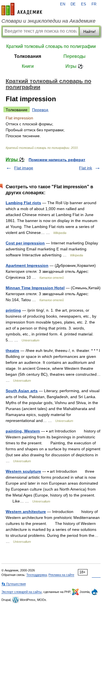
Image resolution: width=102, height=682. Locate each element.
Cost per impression (25, 243)
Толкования (27, 56)
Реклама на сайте (61, 575)
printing (13, 310)
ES (83, 4)
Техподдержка (36, 575)
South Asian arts (22, 390)
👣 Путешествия (13, 584)
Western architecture (26, 511)
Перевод (40, 109)
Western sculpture (23, 471)
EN (62, 4)
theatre (12, 350)
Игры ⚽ (74, 66)
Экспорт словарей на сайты (21, 592)
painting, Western (23, 431)
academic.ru (21, 9)
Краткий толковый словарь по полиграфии (51, 46)
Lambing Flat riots (23, 202)
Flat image (23, 168)
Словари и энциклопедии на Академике (48, 21)
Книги (28, 66)
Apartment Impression (27, 265)
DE (73, 4)
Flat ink (85, 168)
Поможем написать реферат (57, 159)
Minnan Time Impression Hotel (35, 288)
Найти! (89, 31)
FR (94, 4)
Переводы (74, 56)
